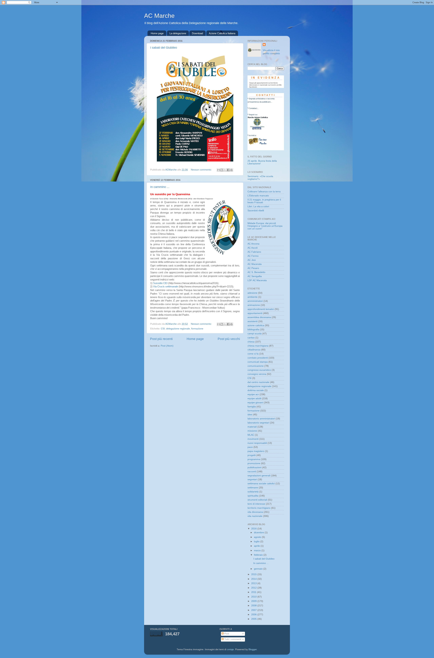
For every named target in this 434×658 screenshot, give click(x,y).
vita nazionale (255, 516)
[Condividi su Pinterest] (231, 170)
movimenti (253, 439)
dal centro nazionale (258, 382)
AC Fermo (253, 256)
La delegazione (178, 33)
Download (197, 33)
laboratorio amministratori (261, 418)
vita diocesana (255, 512)
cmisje (230, 649)
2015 (254, 574)
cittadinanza (254, 349)
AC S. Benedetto (256, 272)
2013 (254, 583)
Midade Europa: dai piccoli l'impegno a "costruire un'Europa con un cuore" (265, 226)
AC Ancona (253, 243)
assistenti (253, 321)
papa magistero (256, 451)
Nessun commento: (201, 169)
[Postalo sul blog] (221, 170)
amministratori (255, 301)
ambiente (253, 297)
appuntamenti (255, 313)
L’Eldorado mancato (258, 195)
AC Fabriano (254, 252)
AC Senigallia (255, 276)
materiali (252, 427)
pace (250, 447)
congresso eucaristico (259, 370)
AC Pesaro (253, 268)
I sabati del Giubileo (163, 47)
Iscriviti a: (253, 135)
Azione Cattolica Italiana (222, 33)
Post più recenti (161, 339)
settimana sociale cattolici (261, 483)
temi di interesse (256, 504)
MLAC (251, 435)
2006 (254, 614)
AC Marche (159, 15)
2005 (254, 619)
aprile (257, 546)
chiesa (251, 341)
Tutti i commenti (232, 639)
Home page (157, 33)
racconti (252, 471)
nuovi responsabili (257, 443)
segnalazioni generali (259, 475)
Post (226, 633)
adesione (252, 293)
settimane (253, 487)
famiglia (252, 406)
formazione (197, 328)
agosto (258, 537)
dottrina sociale (256, 390)
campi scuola (255, 333)
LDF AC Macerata (257, 280)
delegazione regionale (178, 328)
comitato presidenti (258, 358)
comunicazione (256, 366)
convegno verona (257, 374)
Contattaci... (254, 108)
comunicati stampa (258, 362)
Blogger (253, 649)
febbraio (258, 555)
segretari (252, 479)
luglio (257, 541)
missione (252, 431)
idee (250, 414)
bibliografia (253, 329)
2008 (254, 605)
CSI (163, 328)
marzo (257, 550)
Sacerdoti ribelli (256, 210)
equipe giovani (255, 402)
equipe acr (253, 394)
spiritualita (253, 495)
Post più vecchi (229, 339)
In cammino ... (159, 187)
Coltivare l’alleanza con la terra (264, 191)
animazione (254, 305)
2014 (254, 579)
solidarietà (253, 491)
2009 (254, 601)
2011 (254, 592)
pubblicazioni (254, 467)
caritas (251, 337)
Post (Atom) (167, 346)
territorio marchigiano (259, 508)
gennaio (258, 569)
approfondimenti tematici (261, 309)
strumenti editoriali (257, 500)
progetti (252, 455)
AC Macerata (255, 264)
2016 (254, 528)
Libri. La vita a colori (258, 206)
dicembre (259, 532)
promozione (254, 463)
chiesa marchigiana (258, 346)
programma (254, 459)
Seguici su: (253, 115)
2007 (254, 610)
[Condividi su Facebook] (228, 170)
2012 (254, 587)
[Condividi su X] (225, 170)
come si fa (253, 353)
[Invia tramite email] (218, 170)
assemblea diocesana (259, 317)
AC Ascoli (253, 248)
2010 (254, 596)
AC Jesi (252, 260)
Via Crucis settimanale (165, 286)
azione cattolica (256, 325)
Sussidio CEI (160, 283)
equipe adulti (254, 398)
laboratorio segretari (258, 422)
